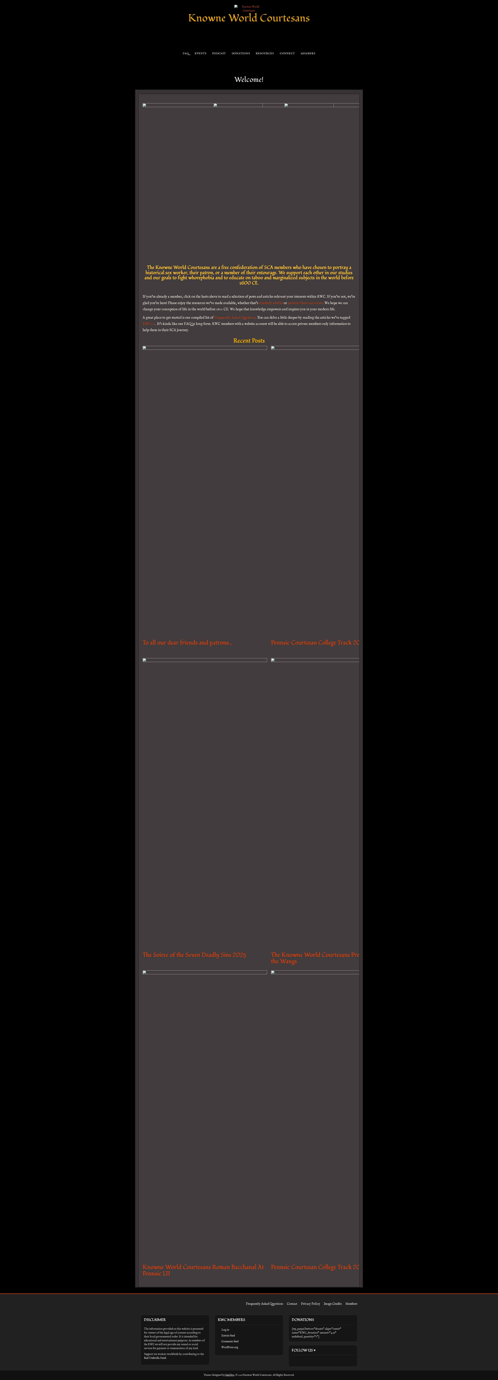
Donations (240, 53)
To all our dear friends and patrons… (188, 643)
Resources (265, 53)
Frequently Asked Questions (235, 318)
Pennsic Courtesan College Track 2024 (319, 1267)
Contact (292, 1304)
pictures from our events (305, 303)
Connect (287, 53)
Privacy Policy (310, 1304)
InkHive (229, 1375)
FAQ (186, 53)
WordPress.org (229, 1347)
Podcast (219, 53)
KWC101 (149, 324)
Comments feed (229, 1341)
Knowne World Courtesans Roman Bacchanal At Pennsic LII (203, 1270)
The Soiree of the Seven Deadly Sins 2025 (194, 955)
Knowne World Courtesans (249, 18)
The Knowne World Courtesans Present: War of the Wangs (330, 958)
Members (308, 53)
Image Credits (333, 1304)
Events (200, 53)
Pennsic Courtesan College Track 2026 (319, 643)
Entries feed (228, 1335)
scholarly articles (271, 303)
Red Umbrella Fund (155, 1358)
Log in (225, 1330)
